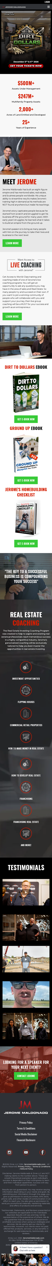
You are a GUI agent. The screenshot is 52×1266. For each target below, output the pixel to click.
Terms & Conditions (26, 1128)
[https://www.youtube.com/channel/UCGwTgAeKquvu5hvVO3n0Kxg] (26, 1152)
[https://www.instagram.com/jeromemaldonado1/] (9, 1152)
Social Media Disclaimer (26, 1134)
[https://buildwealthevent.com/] (26, 40)
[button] (48, 7)
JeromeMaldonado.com (34, 1164)
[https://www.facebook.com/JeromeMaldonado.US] (42, 1152)
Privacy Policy (26, 1122)
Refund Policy (26, 1169)
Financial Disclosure (26, 1140)
